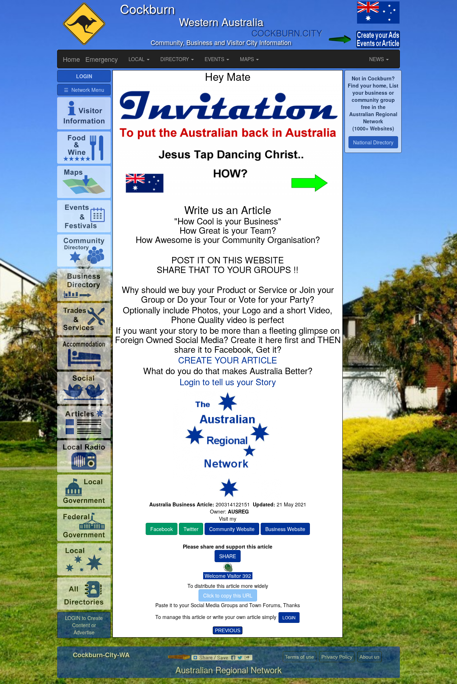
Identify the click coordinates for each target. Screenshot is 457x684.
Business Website (285, 528)
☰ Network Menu (84, 89)
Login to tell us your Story (228, 381)
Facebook (161, 528)
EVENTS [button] (215, 59)
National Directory (373, 142)
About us (370, 657)
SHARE (227, 556)
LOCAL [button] (137, 59)
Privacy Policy (336, 657)
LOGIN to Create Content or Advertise (84, 625)
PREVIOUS (227, 630)
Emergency (101, 59)
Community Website (232, 528)
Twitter (191, 528)
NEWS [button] (377, 59)
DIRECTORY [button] (175, 59)
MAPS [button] (247, 59)
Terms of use (299, 657)
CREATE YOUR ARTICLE (227, 359)
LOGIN (289, 617)
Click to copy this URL (227, 595)
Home (71, 59)
